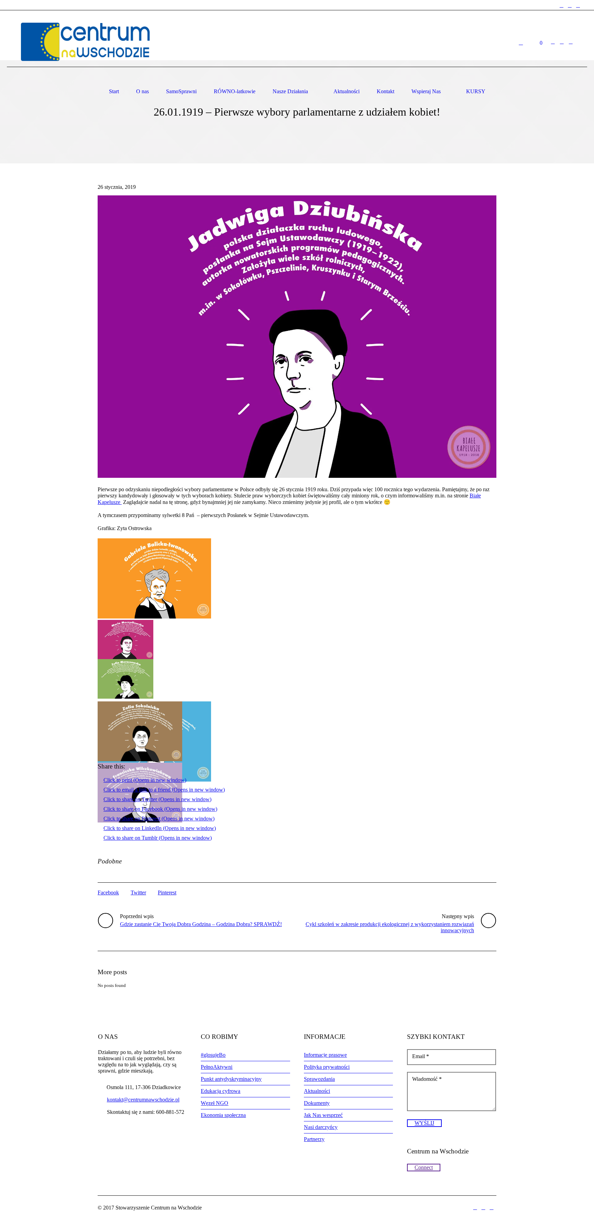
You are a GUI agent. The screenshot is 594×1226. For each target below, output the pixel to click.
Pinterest (167, 892)
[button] (297, 336)
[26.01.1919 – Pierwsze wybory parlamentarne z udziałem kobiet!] (297, 336)
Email (420, 1056)
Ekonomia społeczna (223, 1115)
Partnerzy (314, 1139)
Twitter (138, 892)
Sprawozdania (319, 1079)
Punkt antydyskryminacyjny (231, 1079)
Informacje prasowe (325, 1055)
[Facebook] (561, 5)
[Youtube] (578, 5)
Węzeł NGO (214, 1103)
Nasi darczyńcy (321, 1127)
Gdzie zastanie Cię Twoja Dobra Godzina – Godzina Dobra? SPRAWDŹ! (201, 924)
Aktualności (317, 1091)
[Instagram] (569, 5)
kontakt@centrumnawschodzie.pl (143, 1100)
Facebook (108, 892)
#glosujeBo (213, 1055)
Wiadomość (427, 1079)
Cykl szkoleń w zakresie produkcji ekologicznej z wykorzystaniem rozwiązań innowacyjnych (390, 927)
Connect (424, 1167)
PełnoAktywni (216, 1067)
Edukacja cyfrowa (220, 1091)
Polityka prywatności (327, 1067)
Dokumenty (317, 1103)
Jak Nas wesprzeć (323, 1115)
